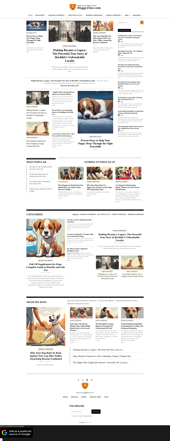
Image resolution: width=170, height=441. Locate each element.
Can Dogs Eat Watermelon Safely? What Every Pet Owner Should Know (127, 187)
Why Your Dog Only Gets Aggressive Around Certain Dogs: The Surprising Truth (99, 187)
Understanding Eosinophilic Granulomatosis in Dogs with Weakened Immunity (132, 326)
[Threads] (91, 380)
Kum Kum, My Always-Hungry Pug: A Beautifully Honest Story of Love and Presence (129, 84)
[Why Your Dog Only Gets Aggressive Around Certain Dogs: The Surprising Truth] (100, 173)
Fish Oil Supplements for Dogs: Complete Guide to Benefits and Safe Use (45, 267)
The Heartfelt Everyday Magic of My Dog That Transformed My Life (105, 326)
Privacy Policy (87, 416)
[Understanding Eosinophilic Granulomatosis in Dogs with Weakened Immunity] (132, 312)
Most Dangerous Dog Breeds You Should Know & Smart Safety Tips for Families (70, 187)
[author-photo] (119, 41)
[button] (85, 433)
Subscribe (96, 411)
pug (133, 90)
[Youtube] (87, 380)
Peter (66, 63)
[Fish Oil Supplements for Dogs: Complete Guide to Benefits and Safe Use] (45, 238)
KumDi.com (88, 422)
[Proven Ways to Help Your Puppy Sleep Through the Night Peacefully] (36, 26)
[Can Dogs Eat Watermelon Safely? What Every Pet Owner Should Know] (128, 173)
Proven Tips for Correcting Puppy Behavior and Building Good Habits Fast (62, 112)
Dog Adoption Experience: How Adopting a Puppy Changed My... (102, 356)
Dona (27, 44)
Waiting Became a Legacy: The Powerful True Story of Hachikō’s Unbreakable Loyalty (63, 81)
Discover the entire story (70, 86)
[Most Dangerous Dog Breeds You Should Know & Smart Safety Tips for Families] (71, 173)
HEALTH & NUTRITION (121, 181)
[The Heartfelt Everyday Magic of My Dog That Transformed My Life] (107, 312)
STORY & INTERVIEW (69, 46)
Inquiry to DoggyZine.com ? (85, 393)
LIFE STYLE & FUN (31, 32)
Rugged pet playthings (73, 253)
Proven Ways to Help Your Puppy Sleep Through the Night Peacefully (34, 39)
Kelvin (95, 44)
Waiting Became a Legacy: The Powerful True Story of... (98, 349)
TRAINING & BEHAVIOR (99, 32)
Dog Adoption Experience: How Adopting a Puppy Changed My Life (36, 143)
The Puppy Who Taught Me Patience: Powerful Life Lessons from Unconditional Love (130, 66)
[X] (83, 380)
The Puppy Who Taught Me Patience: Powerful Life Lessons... (101, 362)
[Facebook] (78, 380)
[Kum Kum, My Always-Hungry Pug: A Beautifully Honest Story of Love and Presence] (81, 312)
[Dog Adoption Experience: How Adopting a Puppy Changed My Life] (37, 128)
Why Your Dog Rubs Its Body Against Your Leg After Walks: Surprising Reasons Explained (102, 39)
